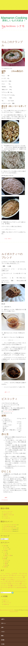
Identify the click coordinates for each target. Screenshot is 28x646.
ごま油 (3, 575)
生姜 (18, 587)
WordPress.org (6, 604)
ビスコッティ (9, 398)
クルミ (11, 577)
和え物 (6, 562)
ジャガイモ (13, 573)
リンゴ (18, 585)
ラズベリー (5, 585)
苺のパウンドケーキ (7, 528)
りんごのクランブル (7, 513)
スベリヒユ (22, 580)
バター (5, 583)
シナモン (12, 580)
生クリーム (14, 587)
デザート (9, 238)
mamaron (15, 524)
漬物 (6, 563)
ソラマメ (3, 581)
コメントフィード (7, 602)
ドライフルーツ (20, 582)
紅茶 (21, 587)
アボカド (7, 575)
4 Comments (5, 500)
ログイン (5, 599)
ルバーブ (22, 585)
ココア (7, 580)
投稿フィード (6, 601)
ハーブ (8, 392)
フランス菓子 (18, 583)
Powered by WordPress (14, 611)
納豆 (23, 587)
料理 (4, 558)
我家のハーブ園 (8, 555)
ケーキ (6, 238)
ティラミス (5, 516)
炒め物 (6, 565)
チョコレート (10, 582)
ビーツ (13, 583)
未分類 (4, 566)
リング (14, 585)
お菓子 (6, 497)
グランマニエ (20, 577)
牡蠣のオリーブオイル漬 (8, 514)
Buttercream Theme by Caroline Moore (7, 610)
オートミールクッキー (8, 511)
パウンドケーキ (22, 573)
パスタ (4, 557)
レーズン (5, 587)
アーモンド (12, 575)
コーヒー (7, 573)
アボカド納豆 (6, 526)
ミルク (23, 583)
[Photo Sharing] (7, 411)
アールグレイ (19, 575)
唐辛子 (9, 587)
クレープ (15, 577)
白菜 (20, 587)
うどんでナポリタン (7, 524)
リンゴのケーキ (6, 518)
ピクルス (6, 560)
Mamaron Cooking (14, 18)
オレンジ (6, 577)
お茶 (5, 392)
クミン (2, 573)
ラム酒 (10, 585)
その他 (4, 550)
